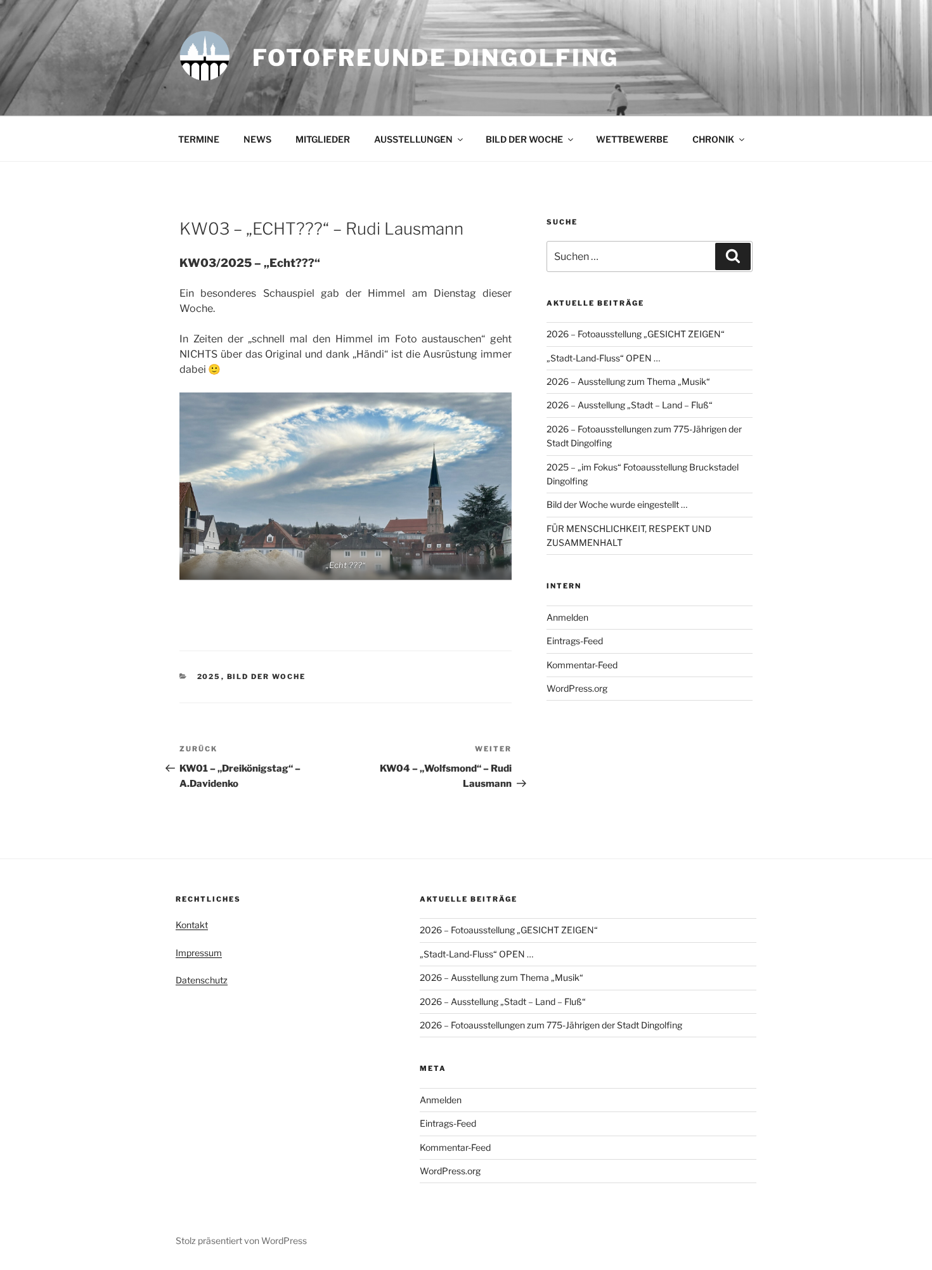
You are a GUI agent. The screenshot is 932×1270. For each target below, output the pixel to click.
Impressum (199, 952)
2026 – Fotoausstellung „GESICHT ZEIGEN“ (636, 333)
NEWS (257, 139)
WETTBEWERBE (632, 139)
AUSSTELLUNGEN (413, 139)
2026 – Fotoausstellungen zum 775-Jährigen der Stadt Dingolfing (551, 1025)
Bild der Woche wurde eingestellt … (617, 504)
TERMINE (198, 139)
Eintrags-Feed (575, 640)
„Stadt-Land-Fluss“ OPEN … (603, 358)
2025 (209, 676)
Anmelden (567, 617)
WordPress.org (577, 688)
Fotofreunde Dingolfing (435, 58)
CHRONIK (713, 139)
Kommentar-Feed (582, 664)
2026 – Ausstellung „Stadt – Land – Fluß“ (630, 404)
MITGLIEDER (322, 139)
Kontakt (192, 924)
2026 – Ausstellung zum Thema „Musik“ (628, 381)
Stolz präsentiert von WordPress (241, 1240)
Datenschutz (202, 980)
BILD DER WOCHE (524, 139)
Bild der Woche (266, 676)
